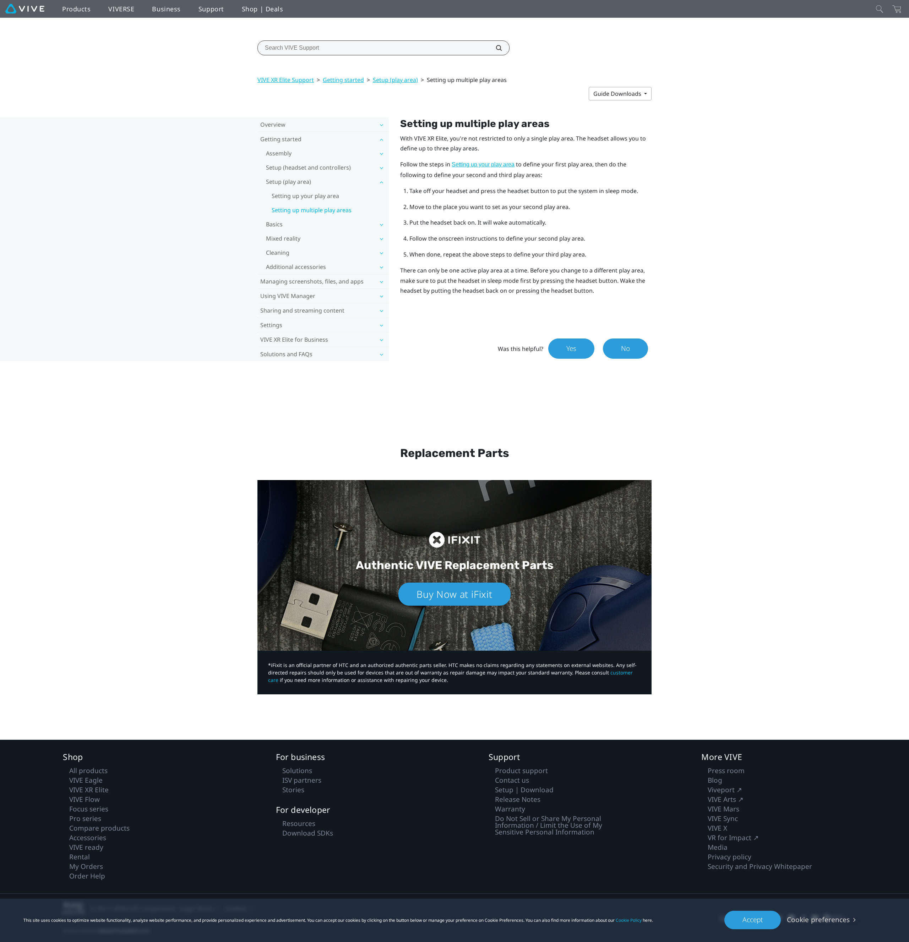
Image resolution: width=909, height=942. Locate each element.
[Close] (879, 9)
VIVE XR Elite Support (285, 80)
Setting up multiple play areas (312, 210)
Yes (571, 348)
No (625, 348)
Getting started (343, 80)
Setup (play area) (395, 80)
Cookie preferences (818, 919)
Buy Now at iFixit (454, 594)
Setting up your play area (305, 196)
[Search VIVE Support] (495, 48)
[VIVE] (24, 9)
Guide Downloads (618, 94)
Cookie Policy (629, 920)
